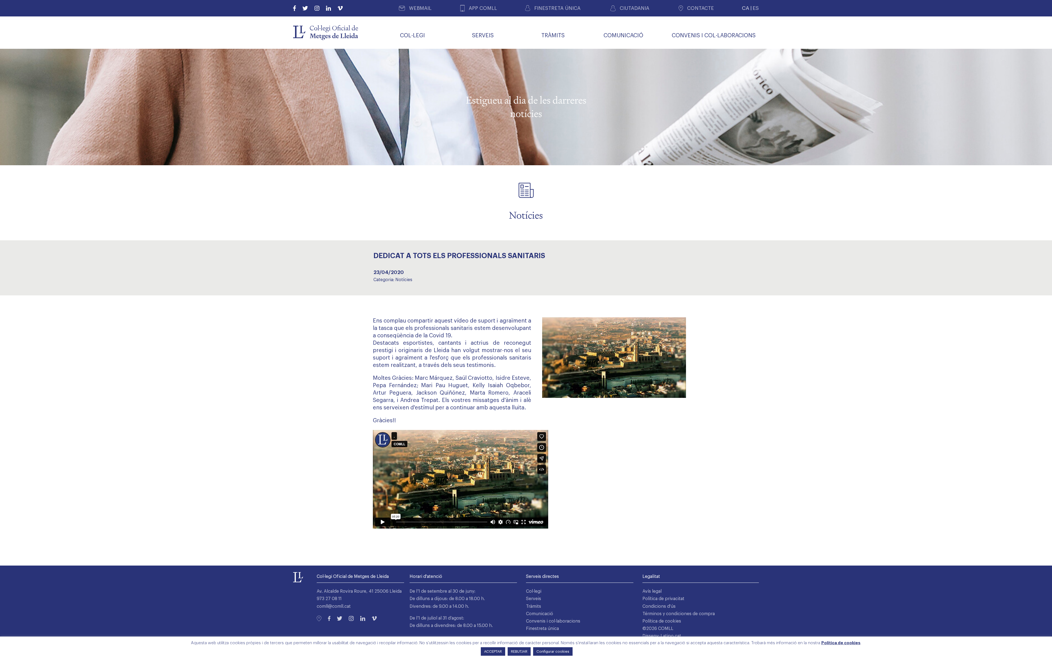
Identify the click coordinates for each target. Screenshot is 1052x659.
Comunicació (539, 614)
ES (756, 8)
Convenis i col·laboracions (553, 621)
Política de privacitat (663, 599)
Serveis (533, 599)
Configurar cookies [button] (552, 651)
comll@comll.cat (334, 606)
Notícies (403, 280)
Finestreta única (542, 628)
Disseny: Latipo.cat (661, 636)
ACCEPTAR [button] (493, 651)
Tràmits (533, 606)
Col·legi (533, 591)
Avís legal (652, 591)
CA (745, 8)
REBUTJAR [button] (519, 651)
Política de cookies (661, 621)
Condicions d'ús (659, 606)
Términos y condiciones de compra (678, 614)
